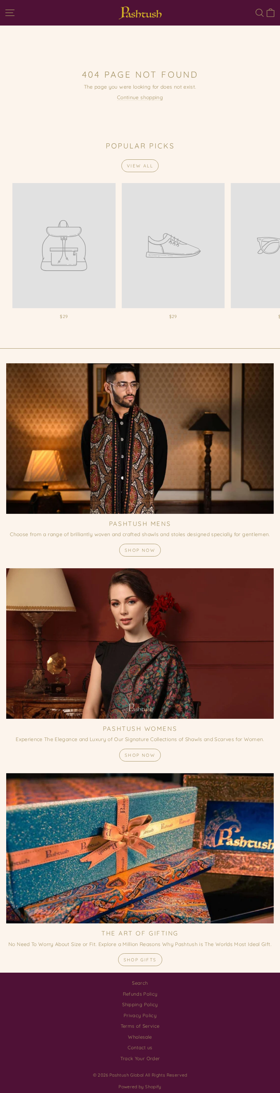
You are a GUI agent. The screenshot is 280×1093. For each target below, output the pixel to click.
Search (140, 983)
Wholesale (140, 1037)
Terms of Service (140, 1026)
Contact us (140, 1047)
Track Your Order (140, 1058)
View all (140, 165)
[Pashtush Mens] (140, 438)
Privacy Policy (140, 1015)
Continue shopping (140, 97)
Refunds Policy (140, 994)
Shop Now (140, 550)
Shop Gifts (140, 959)
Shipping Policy (140, 1004)
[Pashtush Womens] (140, 643)
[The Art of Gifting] (140, 848)
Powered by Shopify (139, 1086)
